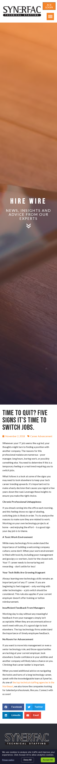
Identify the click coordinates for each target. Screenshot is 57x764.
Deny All (28, 760)
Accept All (48, 760)
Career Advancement (41, 436)
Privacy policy (8, 760)
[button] (50, 16)
